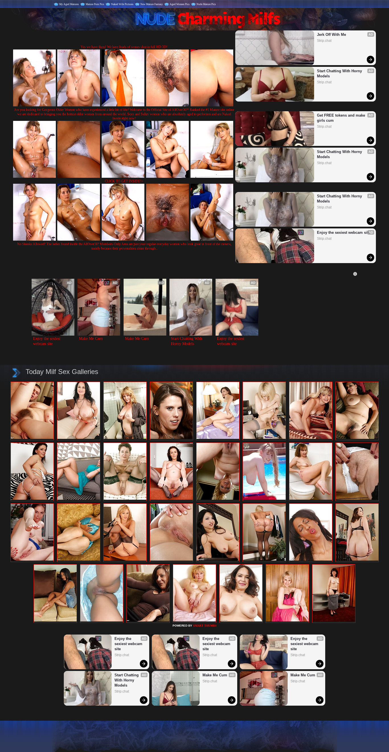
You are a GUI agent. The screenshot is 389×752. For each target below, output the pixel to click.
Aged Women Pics (180, 4)
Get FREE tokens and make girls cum (341, 118)
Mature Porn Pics (95, 4)
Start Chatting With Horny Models (340, 73)
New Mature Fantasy (151, 4)
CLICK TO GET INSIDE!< (124, 181)
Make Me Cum (91, 338)
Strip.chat (324, 41)
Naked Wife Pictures (122, 4)
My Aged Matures (69, 4)
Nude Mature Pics (206, 4)
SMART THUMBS (205, 625)
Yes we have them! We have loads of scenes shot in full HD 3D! (124, 47)
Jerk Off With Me (331, 34)
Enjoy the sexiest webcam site (343, 232)
